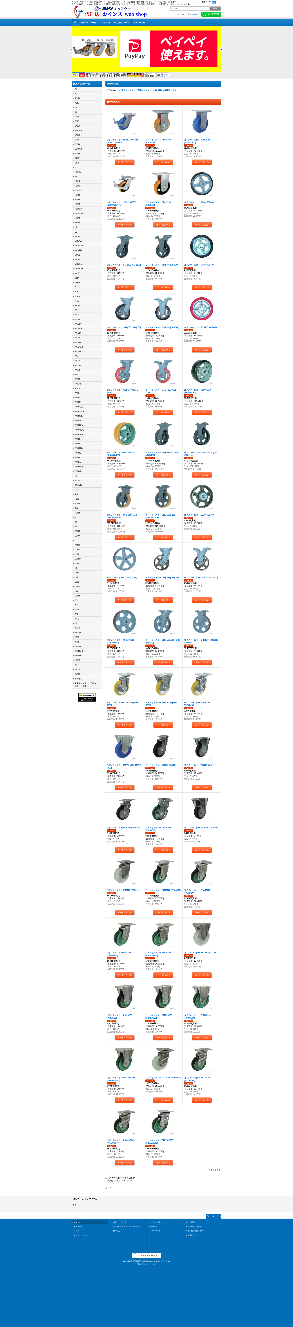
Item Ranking (155, 1233)
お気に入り (117, 1233)
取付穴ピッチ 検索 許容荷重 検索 (127, 1229)
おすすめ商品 (155, 1225)
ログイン (183, 14)
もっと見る (216, 1172)
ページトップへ (215, 1218)
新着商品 (153, 1229)
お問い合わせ (193, 1238)
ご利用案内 (192, 1225)
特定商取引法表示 (194, 1229)
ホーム (78, 1225)
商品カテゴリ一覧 (120, 1225)
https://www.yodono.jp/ (146, 1266)
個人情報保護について (196, 1233)
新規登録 (195, 14)
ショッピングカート (83, 1238)
